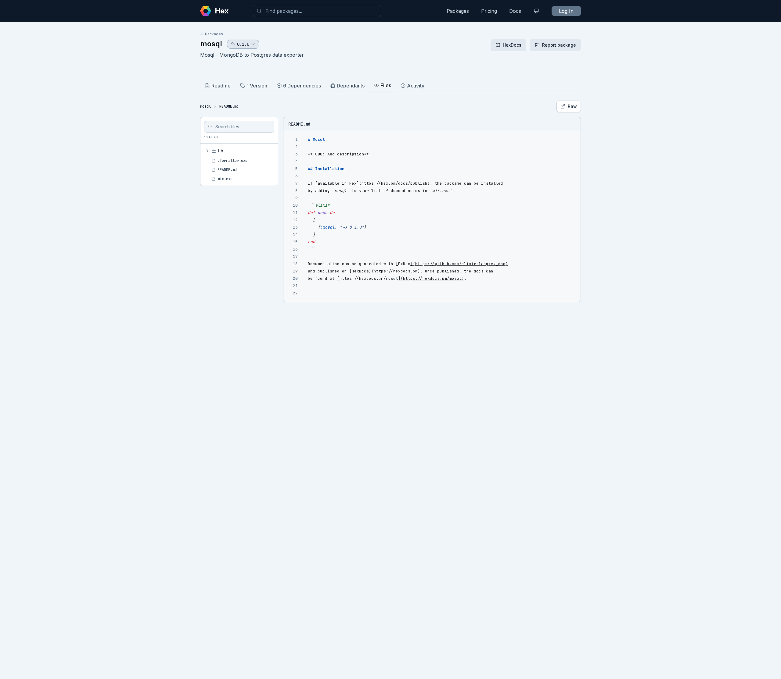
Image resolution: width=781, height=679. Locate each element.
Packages (458, 11)
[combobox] (317, 11)
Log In (566, 11)
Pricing (489, 11)
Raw (572, 106)
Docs (515, 11)
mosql (211, 43)
